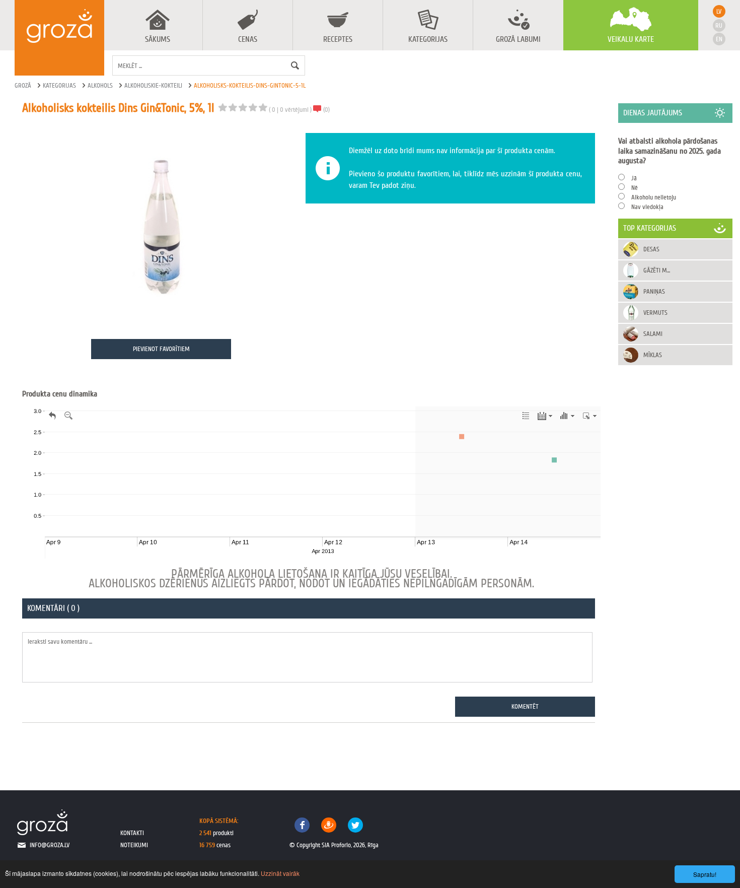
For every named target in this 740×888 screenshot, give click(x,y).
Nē (634, 187)
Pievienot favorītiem (161, 349)
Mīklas (652, 355)
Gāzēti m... (656, 270)
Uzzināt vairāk (280, 873)
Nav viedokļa (647, 207)
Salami (652, 333)
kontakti (132, 833)
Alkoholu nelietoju (653, 197)
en (719, 39)
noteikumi (134, 845)
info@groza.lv (49, 845)
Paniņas (654, 291)
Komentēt (525, 706)
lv (718, 11)
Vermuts (655, 312)
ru (718, 25)
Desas (651, 249)
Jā (634, 178)
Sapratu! (704, 874)
